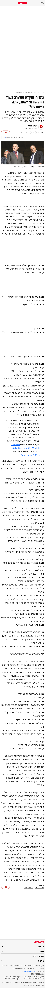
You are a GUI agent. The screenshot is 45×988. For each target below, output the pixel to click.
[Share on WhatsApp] (26, 132)
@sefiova (15, 444)
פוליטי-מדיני (18, 92)
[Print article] (21, 132)
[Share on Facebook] (37, 132)
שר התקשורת (28, 888)
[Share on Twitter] (31, 132)
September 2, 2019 (30, 455)
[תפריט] (43, 3)
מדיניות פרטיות (29, 985)
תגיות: (41, 886)
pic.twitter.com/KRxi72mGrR (26, 448)
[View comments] (5, 132)
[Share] (42, 132)
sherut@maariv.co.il (28, 971)
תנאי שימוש (40, 985)
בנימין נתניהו (39, 888)
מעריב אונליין (32, 126)
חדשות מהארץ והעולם (31, 92)
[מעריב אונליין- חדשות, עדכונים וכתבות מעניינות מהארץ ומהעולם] (22, 3)
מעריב (42, 92)
